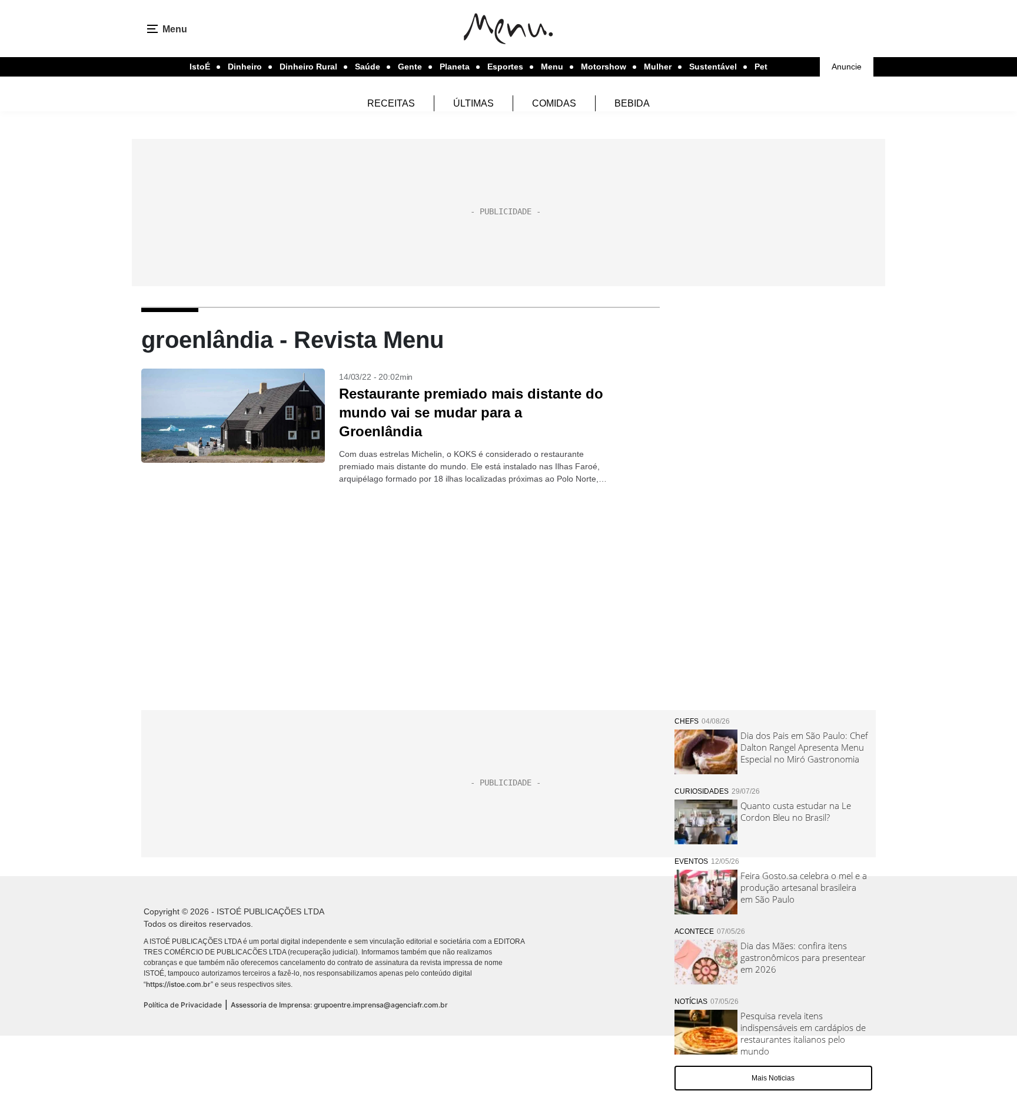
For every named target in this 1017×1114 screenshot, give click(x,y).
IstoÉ (200, 66)
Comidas (554, 103)
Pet (761, 66)
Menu (552, 66)
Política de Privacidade (183, 1004)
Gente (410, 66)
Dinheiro (245, 66)
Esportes (505, 66)
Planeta (455, 66)
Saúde (367, 66)
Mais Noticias (773, 1078)
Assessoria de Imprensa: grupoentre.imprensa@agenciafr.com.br (339, 1004)
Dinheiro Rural (308, 66)
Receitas (391, 103)
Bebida (632, 103)
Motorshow (603, 66)
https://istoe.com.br (178, 984)
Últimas (473, 103)
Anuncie (847, 66)
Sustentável (713, 66)
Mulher (658, 66)
